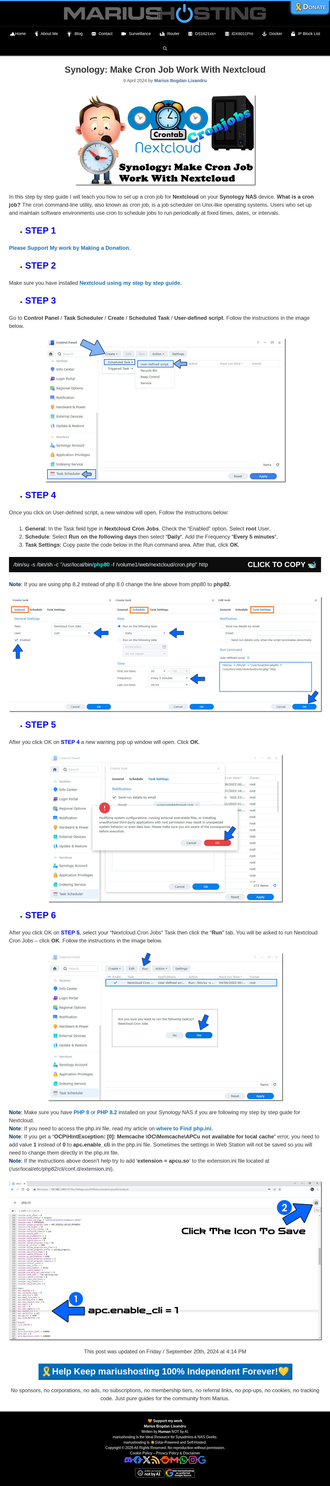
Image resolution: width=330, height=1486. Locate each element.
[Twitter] (147, 1460)
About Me (49, 33)
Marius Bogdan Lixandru (165, 1426)
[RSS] (156, 1460)
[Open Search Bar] (165, 48)
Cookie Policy (141, 1453)
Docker (275, 33)
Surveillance (140, 33)
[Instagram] (202, 1460)
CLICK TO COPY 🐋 (282, 564)
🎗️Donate (310, 6)
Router (173, 33)
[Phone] (165, 1460)
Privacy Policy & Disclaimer (178, 1453)
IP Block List (309, 33)
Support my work (167, 1421)
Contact (105, 33)
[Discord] (128, 1460)
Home (20, 33)
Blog (79, 33)
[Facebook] (137, 1460)
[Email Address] (174, 1460)
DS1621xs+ (205, 33)
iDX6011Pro (242, 33)
